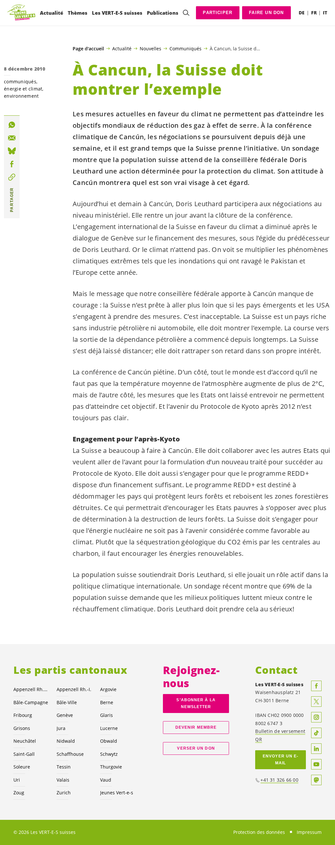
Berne (106, 702)
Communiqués (185, 48)
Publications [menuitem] (162, 12)
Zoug (18, 792)
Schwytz (109, 754)
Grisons (21, 728)
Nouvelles (150, 48)
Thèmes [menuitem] (77, 12)
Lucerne (109, 728)
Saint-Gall (24, 754)
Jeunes (116, 792)
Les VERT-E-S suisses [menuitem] (117, 12)
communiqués (20, 81)
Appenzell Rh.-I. (74, 689)
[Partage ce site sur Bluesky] (11, 150)
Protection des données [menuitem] (259, 832)
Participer (217, 12)
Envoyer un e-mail (280, 759)
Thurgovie (111, 767)
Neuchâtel (24, 741)
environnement (21, 96)
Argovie (108, 689)
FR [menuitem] (314, 12)
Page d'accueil (88, 48)
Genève (65, 715)
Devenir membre (196, 727)
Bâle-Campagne (30, 702)
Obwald (108, 741)
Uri (16, 780)
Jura (61, 728)
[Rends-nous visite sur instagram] (316, 717)
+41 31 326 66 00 (279, 780)
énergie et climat (23, 89)
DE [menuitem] (302, 12)
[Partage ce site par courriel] (11, 137)
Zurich (64, 792)
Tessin (64, 767)
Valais (63, 780)
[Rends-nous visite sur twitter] (316, 701)
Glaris (106, 715)
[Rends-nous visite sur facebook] (316, 686)
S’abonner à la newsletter (195, 703)
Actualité (122, 48)
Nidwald (66, 741)
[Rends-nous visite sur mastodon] (316, 780)
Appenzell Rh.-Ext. (31, 689)
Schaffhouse (70, 754)
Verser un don (196, 748)
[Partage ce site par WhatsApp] (11, 124)
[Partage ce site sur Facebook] (11, 164)
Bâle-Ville (67, 702)
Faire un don (266, 12)
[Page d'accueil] (21, 13)
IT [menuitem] (325, 12)
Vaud (105, 780)
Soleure (21, 767)
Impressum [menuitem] (309, 832)
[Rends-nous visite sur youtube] (316, 764)
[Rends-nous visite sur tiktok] (316, 733)
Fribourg (22, 715)
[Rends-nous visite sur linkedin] (316, 748)
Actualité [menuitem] (51, 12)
